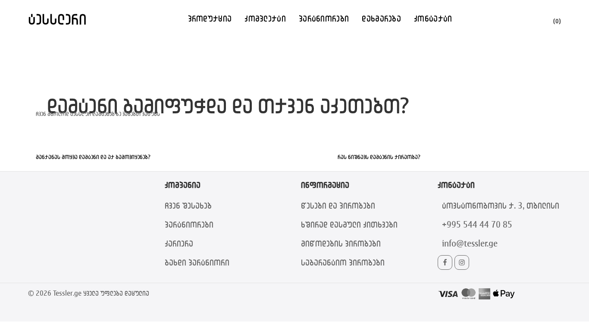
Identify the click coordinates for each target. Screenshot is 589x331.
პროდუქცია (210, 18)
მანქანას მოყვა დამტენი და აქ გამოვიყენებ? (93, 156)
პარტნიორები (324, 18)
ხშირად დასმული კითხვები (349, 224)
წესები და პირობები (338, 205)
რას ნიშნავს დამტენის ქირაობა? (379, 156)
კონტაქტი (433, 18)
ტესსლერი (57, 18)
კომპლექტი (265, 18)
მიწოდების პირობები (341, 243)
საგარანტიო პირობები (343, 262)
